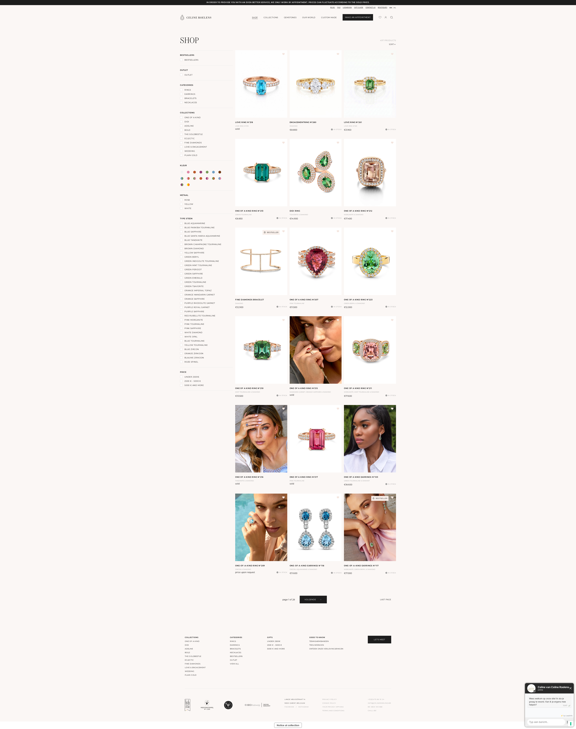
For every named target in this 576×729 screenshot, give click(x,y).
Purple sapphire (194, 311)
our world (308, 17)
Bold (187, 130)
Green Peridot (193, 269)
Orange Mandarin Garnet (199, 295)
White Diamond (193, 332)
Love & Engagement (195, 147)
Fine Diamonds (193, 143)
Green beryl (191, 257)
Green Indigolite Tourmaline (201, 261)
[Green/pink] (194, 178)
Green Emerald (193, 278)
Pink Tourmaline (194, 324)
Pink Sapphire (192, 328)
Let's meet (379, 639)
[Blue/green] (182, 178)
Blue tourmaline (194, 341)
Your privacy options (333, 707)
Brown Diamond (194, 248)
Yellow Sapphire (194, 253)
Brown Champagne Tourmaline (202, 244)
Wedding (189, 151)
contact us (370, 7)
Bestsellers (191, 60)
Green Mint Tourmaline (198, 265)
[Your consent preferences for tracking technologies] (571, 724)
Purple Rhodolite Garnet (199, 303)
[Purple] (201, 172)
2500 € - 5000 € (192, 381)
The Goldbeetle (193, 134)
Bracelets (190, 98)
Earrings (189, 94)
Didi (186, 122)
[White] (182, 172)
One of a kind (192, 117)
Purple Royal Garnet (197, 307)
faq (338, 7)
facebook (289, 707)
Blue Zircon (191, 349)
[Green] (207, 172)
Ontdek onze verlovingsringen (326, 649)
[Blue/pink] (220, 178)
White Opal (191, 337)
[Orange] (194, 172)
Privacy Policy (329, 699)
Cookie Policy (329, 703)
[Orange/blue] (201, 178)
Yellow (188, 204)
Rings (187, 90)
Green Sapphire (193, 274)
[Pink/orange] (188, 178)
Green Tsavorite (194, 286)
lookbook (347, 7)
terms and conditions (333, 711)
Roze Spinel (191, 362)
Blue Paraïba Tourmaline (199, 227)
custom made (329, 17)
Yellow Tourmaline (196, 345)
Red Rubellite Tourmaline (199, 316)
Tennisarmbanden (319, 641)
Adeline (189, 126)
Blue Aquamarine (194, 223)
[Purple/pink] (207, 178)
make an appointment (358, 17)
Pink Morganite (193, 320)
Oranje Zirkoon (193, 353)
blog (332, 7)
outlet (233, 660)
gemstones (290, 17)
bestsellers (236, 656)
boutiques (382, 7)
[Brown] (220, 172)
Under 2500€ (191, 377)
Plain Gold (190, 155)
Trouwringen (316, 645)
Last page (385, 599)
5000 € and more (194, 385)
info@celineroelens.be (379, 703)
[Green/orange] (213, 178)
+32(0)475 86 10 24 (376, 699)
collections (271, 17)
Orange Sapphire (194, 299)
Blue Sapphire (192, 232)
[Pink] (188, 172)
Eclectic (189, 138)
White (187, 208)
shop (255, 17)
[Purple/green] (182, 185)
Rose (187, 200)
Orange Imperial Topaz (198, 290)
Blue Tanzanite (193, 240)
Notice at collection (288, 725)
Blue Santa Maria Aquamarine (202, 236)
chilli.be (372, 711)
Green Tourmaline (195, 282)
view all (234, 664)
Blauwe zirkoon (194, 358)
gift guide (358, 7)
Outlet (188, 75)
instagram (303, 707)
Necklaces (190, 102)
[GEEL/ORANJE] (188, 185)
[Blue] (213, 172)
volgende (310, 599)
